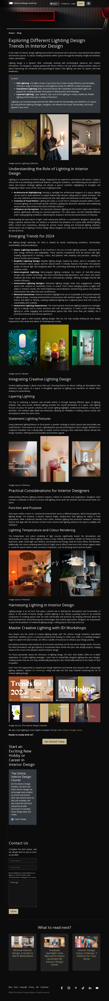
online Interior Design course (69, 730)
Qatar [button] (54, 3)
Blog (19, 33)
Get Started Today (54, 741)
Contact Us (65, 3)
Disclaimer (45, 987)
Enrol (81, 3)
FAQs (16, 987)
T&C (37, 987)
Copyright (23, 987)
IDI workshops (38, 670)
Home (11, 33)
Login (73, 3)
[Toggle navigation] (88, 3)
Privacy (31, 987)
